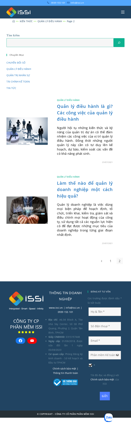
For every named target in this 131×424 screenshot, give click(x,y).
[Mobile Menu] (123, 12)
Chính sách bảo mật (64, 368)
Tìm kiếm (13, 35)
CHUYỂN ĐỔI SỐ (15, 62)
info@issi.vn (77, 2)
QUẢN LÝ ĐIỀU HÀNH (18, 69)
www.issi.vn (56, 307)
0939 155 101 (58, 2)
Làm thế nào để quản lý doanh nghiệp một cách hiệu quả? (85, 189)
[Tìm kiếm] (119, 42)
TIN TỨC (11, 88)
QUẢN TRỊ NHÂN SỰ (18, 75)
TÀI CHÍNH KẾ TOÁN (18, 81)
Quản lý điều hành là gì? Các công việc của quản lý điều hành (85, 112)
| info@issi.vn (71, 307)
